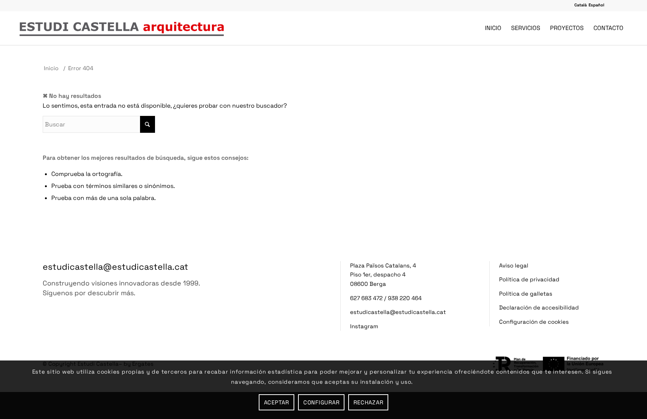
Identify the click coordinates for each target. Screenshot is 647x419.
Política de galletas (525, 293)
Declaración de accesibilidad (539, 307)
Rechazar (368, 402)
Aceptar (276, 402)
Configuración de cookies (534, 321)
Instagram (364, 326)
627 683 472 (366, 298)
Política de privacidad (529, 279)
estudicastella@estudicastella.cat (115, 266)
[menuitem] (493, 28)
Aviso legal (513, 265)
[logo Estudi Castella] (122, 28)
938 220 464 (405, 298)
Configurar (321, 402)
